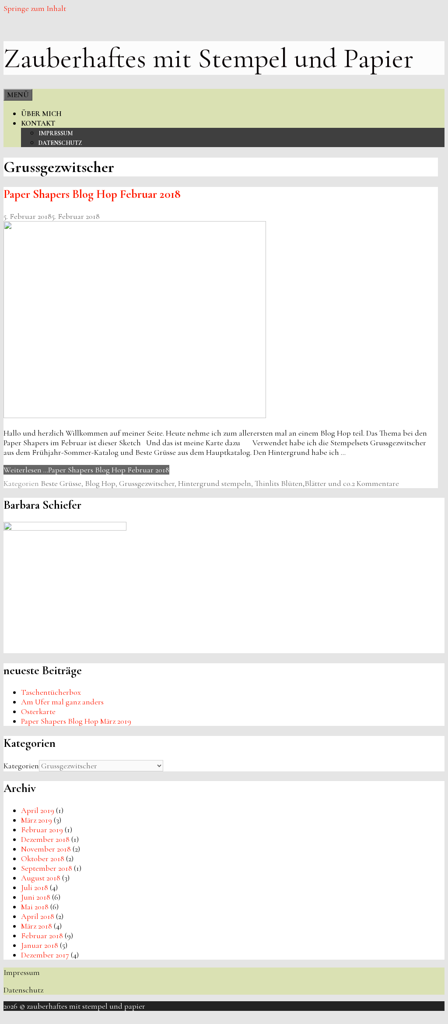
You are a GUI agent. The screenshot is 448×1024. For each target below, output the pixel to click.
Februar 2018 (42, 935)
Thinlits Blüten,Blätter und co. (303, 483)
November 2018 (46, 849)
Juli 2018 (34, 887)
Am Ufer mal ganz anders (62, 702)
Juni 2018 (35, 897)
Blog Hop (100, 483)
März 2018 (36, 926)
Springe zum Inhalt (35, 8)
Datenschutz (60, 143)
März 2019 (36, 820)
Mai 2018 (35, 906)
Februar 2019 (42, 829)
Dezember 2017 (45, 955)
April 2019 (37, 810)
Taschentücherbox (51, 692)
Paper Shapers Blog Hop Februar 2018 (92, 194)
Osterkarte (38, 711)
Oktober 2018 (42, 858)
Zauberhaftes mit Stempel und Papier (208, 58)
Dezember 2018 (45, 839)
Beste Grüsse (61, 483)
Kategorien (21, 766)
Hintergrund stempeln (214, 483)
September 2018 (46, 868)
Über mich (41, 113)
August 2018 (40, 878)
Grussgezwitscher (147, 483)
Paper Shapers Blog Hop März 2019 (76, 721)
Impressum (55, 133)
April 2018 (37, 916)
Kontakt (38, 123)
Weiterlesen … (86, 470)
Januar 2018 (39, 945)
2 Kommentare (375, 483)
